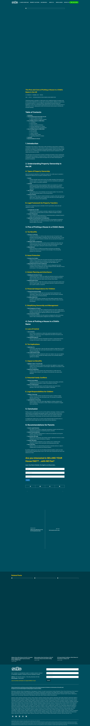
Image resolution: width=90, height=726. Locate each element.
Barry (48, 697)
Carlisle (29, 700)
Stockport (40, 710)
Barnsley (45, 697)
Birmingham (18, 698)
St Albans (63, 710)
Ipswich (64, 704)
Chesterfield (51, 700)
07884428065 (21, 678)
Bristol (22, 691)
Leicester (30, 705)
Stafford (27, 710)
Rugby (19, 709)
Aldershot (20, 697)
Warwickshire (26, 695)
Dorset (65, 691)
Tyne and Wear (20, 695)
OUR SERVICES (22, 673)
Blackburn (23, 698)
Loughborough (51, 705)
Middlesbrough (27, 706)
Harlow (27, 704)
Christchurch (57, 700)
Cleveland (62, 700)
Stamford (31, 710)
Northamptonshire (29, 693)
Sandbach (36, 709)
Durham (57, 701)
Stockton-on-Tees (45, 710)
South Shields (70, 709)
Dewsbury (42, 701)
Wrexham (67, 713)
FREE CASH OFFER (74, 2)
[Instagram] (26, 716)
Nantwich (43, 706)
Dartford (35, 701)
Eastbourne (67, 701)
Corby (12, 701)
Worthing (63, 713)
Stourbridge (58, 710)
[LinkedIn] (60, 486)
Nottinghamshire (44, 693)
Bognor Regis (32, 698)
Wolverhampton (54, 713)
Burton (69, 698)
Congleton (71, 700)
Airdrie (17, 697)
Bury (72, 698)
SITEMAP (38, 674)
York (71, 713)
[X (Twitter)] (40, 486)
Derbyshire (58, 691)
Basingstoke (56, 697)
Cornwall (43, 691)
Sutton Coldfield (18, 711)
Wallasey (47, 711)
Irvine (68, 704)
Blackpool (27, 698)
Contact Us (66, 2)
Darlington (31, 701)
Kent (58, 692)
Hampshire (37, 692)
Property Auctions (34, 2)
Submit (27, 480)
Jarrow (70, 704)
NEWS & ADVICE (34, 673)
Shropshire (58, 693)
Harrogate (31, 704)
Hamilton (19, 704)
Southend (19, 710)
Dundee (53, 701)
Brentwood (55, 698)
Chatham (33, 700)
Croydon (26, 701)
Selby (50, 709)
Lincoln (34, 705)
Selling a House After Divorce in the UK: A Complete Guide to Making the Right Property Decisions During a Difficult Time (22, 658)
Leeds (27, 705)
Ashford (33, 697)
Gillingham (40, 702)
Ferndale (31, 702)
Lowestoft (56, 705)
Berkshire (19, 691)
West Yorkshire (44, 695)
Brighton (58, 698)
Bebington (66, 697)
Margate (22, 706)
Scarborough (41, 709)
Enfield (19, 702)
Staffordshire (74, 693)
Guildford (68, 702)
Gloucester (48, 702)
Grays (61, 702)
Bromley (62, 698)
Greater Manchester (31, 692)
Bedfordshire (13, 691)
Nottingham (73, 706)
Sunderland (75, 710)
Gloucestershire (17, 692)
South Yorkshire (68, 693)
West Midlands (32, 695)
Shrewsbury (58, 709)
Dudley (50, 701)
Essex (12, 692)
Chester (47, 700)
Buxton (75, 698)
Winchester (37, 713)
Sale (26, 709)
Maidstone (74, 705)
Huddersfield (58, 704)
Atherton (36, 697)
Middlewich (33, 706)
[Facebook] (30, 486)
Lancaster (23, 705)
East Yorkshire (75, 691)
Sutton (12, 711)
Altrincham (25, 697)
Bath (60, 697)
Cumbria (54, 691)
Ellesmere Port (14, 702)
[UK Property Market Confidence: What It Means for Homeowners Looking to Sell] (68, 617)
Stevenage (35, 710)
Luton (60, 705)
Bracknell (46, 698)
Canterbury (22, 700)
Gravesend (57, 702)
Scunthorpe (46, 709)
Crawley (19, 701)
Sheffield (54, 709)
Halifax (12, 704)
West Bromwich (68, 711)
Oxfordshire (49, 693)
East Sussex (69, 691)
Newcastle (47, 706)
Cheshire (39, 691)
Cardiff (26, 700)
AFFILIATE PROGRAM (31, 674)
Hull (61, 704)
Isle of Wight (54, 692)
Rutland (53, 693)
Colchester (66, 700)
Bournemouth (41, 698)
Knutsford (19, 705)
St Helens (67, 710)
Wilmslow (32, 713)
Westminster (74, 711)
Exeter (22, 702)
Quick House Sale (25, 2)
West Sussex (38, 695)
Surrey (16, 695)
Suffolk (12, 695)
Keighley (74, 704)
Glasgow (44, 702)
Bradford (50, 698)
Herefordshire (42, 692)
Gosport (52, 702)
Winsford (45, 713)
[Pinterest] (50, 486)
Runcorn (22, 709)
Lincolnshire (72, 692)
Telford (35, 711)
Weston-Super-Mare (15, 713)
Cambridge (13, 700)
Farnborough (26, 702)
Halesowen (75, 702)
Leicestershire (66, 692)
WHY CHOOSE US (15, 673)
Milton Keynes (38, 706)
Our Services (44, 2)
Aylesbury (41, 697)
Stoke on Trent (52, 710)
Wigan (29, 713)
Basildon (51, 697)
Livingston (42, 705)
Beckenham (71, 697)
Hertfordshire (48, 692)
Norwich (69, 706)
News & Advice (59, 2)
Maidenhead (69, 705)
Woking (49, 713)
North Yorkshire (23, 693)
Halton (16, 704)
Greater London (24, 692)
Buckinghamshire (27, 691)
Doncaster (47, 701)
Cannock (17, 700)
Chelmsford (38, 700)
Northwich (65, 706)
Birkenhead (13, 698)
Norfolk (17, 693)
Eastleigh (71, 701)
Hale (71, 702)
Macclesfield (64, 705)
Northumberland (37, 693)
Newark (51, 706)
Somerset (62, 693)
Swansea (23, 711)
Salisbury (32, 709)
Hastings (35, 704)
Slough (62, 709)
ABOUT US (28, 673)
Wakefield (43, 711)
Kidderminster (14, 705)
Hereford (47, 704)
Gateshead (35, 702)
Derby (38, 701)
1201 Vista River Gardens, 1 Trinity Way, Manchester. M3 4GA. (27, 676)
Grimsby (63, 702)
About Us (51, 2)
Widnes (25, 713)
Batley (62, 697)
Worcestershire (54, 695)
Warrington (55, 711)
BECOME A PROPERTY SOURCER (20, 674)
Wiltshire (49, 695)
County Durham (49, 691)
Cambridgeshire (34, 691)
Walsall (51, 711)
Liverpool (38, 705)
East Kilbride (62, 701)
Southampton (13, 710)
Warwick (59, 711)
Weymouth (22, 713)
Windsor (41, 713)
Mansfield (18, 706)
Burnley (66, 698)
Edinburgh (76, 701)
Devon (62, 691)
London (46, 705)
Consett (75, 700)
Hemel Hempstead (41, 704)
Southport (23, 710)
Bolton (37, 698)
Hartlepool (24, 704)
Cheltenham (43, 700)
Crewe (23, 701)
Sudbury (71, 710)
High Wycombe (52, 704)
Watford (63, 711)
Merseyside (13, 693)
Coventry (16, 701)
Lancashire (61, 692)
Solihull (66, 709)
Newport (55, 706)
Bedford (75, 697)
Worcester (59, 713)
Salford (28, 709)
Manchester (13, 706)
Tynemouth (39, 711)
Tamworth (31, 711)
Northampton (60, 706)
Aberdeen (13, 697)
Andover (29, 697)
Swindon (26, 711)
